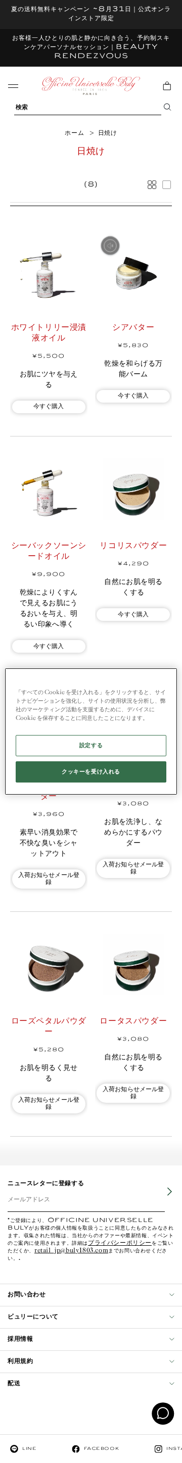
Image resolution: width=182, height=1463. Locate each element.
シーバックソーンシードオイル (48, 551)
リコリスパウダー (133, 546)
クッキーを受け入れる (91, 771)
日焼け (107, 133)
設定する (91, 745)
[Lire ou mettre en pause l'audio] (110, 245)
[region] (91, 731)
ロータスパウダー (133, 1021)
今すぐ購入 (48, 406)
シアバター (133, 327)
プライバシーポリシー (120, 1243)
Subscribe (162, 1198)
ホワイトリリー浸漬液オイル (48, 333)
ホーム (74, 133)
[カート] (167, 86)
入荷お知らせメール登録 (49, 879)
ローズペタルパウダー (48, 1026)
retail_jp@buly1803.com (71, 1251)
